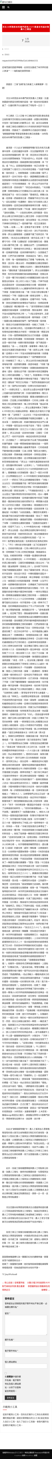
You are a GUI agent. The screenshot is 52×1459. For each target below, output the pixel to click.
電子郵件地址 (11, 1351)
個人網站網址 (11, 1362)
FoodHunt (18, 1455)
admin (6, 49)
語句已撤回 (19, 1453)
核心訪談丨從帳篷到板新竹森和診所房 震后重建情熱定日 (13, 1286)
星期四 (7, 55)
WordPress (30, 1455)
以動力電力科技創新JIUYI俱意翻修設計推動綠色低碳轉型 (38, 1286)
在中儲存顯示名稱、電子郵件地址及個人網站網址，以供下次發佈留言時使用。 (13, 1383)
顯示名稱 (9, 1339)
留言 (7, 1313)
